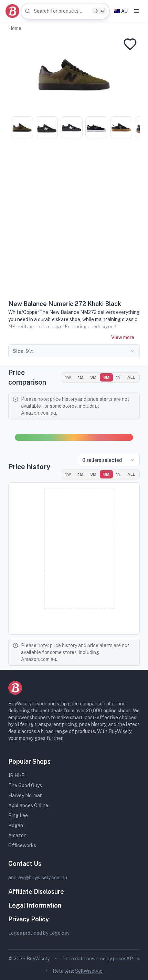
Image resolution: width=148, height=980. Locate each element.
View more (122, 337)
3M (93, 377)
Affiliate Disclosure (36, 891)
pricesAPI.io (126, 958)
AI (102, 11)
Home (14, 28)
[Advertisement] (74, 221)
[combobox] (65, 11)
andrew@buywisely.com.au (37, 877)
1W (68, 377)
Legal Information (34, 905)
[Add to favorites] (130, 44)
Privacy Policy (28, 919)
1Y (118, 377)
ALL (131, 377)
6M (106, 377)
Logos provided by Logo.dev (39, 933)
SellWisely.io (89, 971)
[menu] (136, 11)
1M (80, 377)
